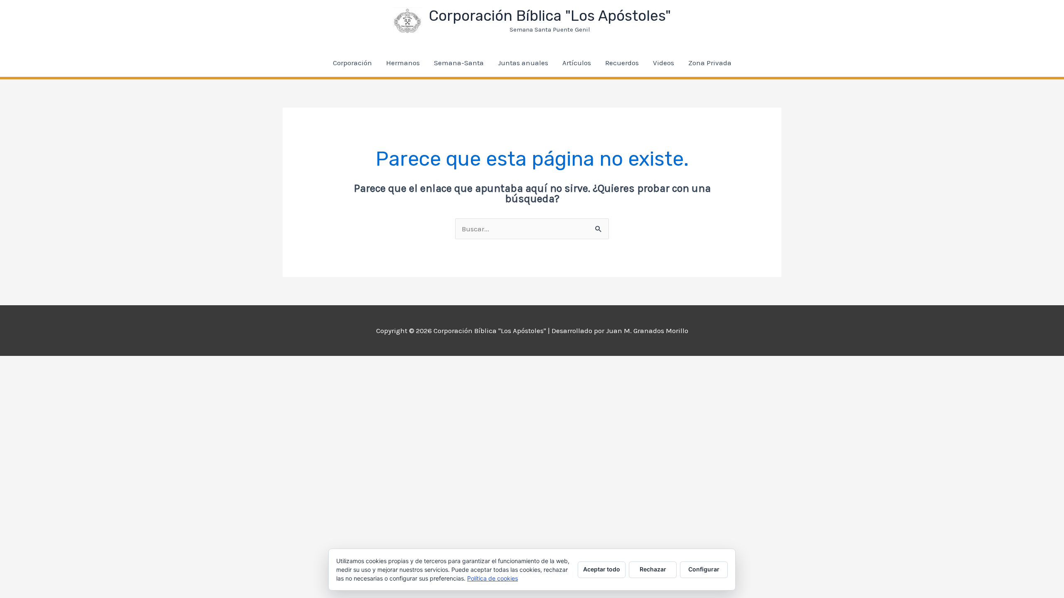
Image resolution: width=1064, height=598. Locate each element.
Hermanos (403, 63)
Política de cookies (492, 578)
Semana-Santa (459, 63)
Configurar (703, 569)
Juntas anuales (523, 63)
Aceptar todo (601, 569)
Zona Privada (710, 63)
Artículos (576, 63)
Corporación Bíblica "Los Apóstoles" (550, 16)
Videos (663, 63)
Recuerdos (622, 63)
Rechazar (653, 569)
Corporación (352, 63)
